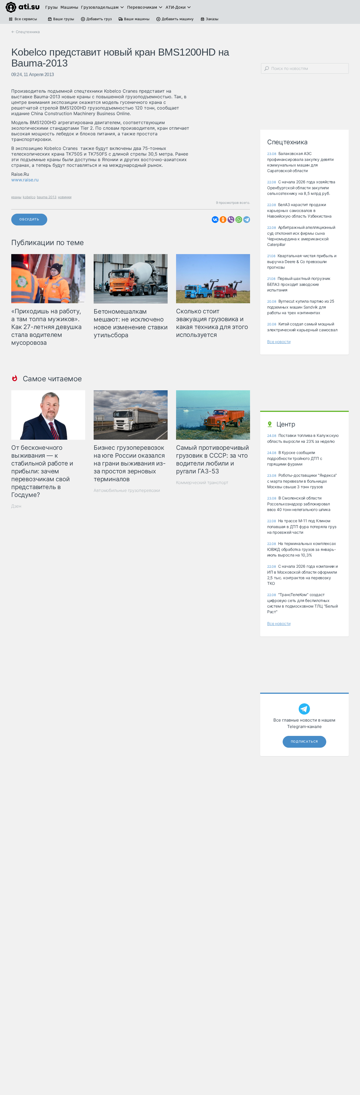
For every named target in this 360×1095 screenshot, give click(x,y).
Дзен (16, 506)
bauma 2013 (47, 197)
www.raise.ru (25, 179)
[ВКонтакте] (215, 219)
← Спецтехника (25, 31)
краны (16, 197)
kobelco (29, 197)
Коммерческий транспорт (202, 482)
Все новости (279, 341)
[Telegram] (246, 219)
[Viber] (231, 219)
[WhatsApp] (238, 219)
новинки (64, 197)
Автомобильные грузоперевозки (127, 490)
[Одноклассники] (223, 219)
